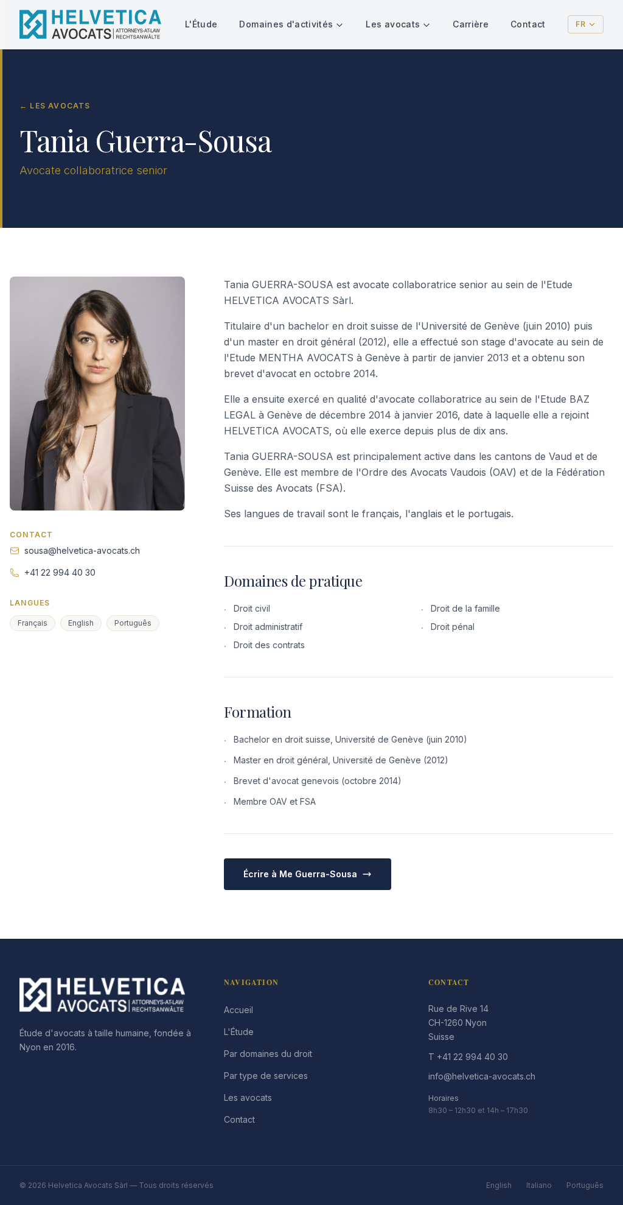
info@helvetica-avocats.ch (481, 1076)
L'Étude (201, 24)
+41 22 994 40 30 (60, 572)
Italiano (539, 1185)
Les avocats (393, 24)
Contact (527, 24)
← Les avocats (55, 105)
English (499, 1185)
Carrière (471, 24)
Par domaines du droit (268, 1053)
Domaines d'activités (286, 24)
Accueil (238, 1010)
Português (585, 1185)
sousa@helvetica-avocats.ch (82, 550)
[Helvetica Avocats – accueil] (90, 24)
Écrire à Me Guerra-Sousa (300, 874)
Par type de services (266, 1075)
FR (581, 24)
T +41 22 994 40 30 (468, 1056)
